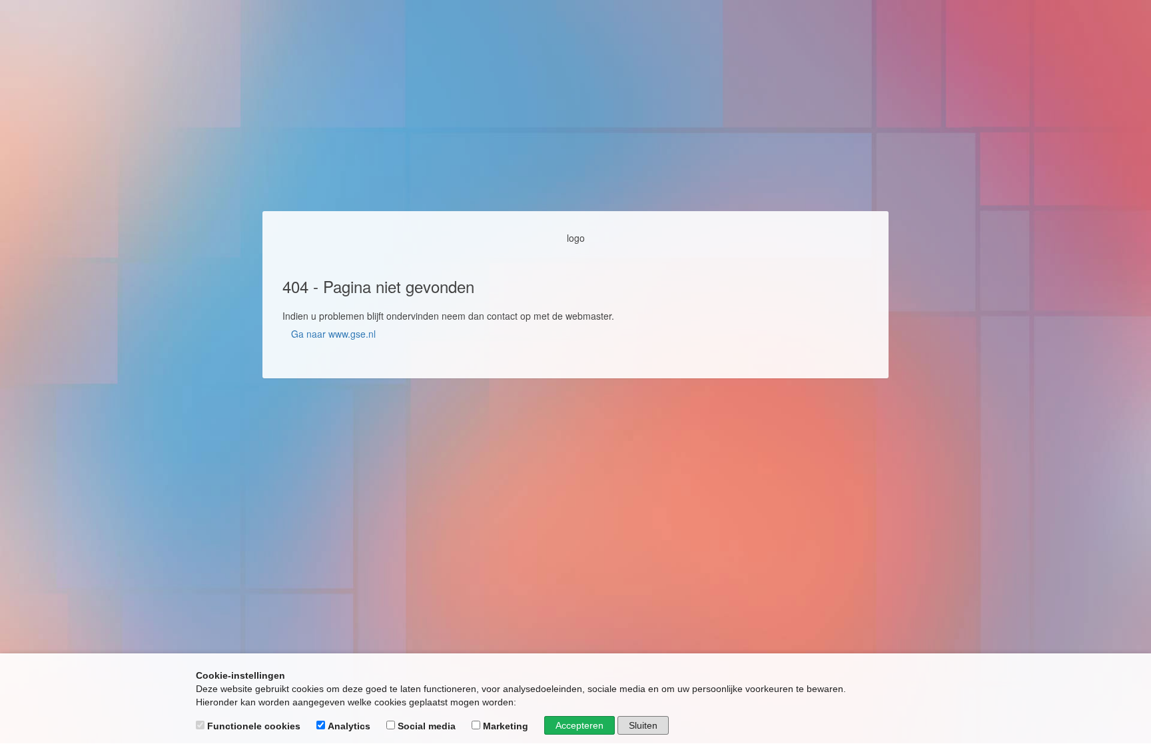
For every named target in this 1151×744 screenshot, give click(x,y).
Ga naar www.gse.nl (333, 333)
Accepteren (579, 725)
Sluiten (643, 725)
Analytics (349, 726)
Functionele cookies (253, 726)
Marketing (505, 726)
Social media (426, 726)
